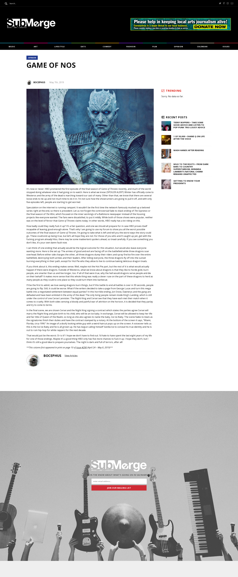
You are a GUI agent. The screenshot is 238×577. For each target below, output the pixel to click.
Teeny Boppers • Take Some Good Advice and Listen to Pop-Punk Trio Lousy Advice (189, 125)
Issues (226, 46)
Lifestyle (59, 46)
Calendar (202, 46)
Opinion (178, 46)
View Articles (71, 355)
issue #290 (81, 347)
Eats (83, 46)
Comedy (107, 46)
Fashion (130, 46)
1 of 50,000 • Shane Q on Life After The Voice (189, 137)
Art (36, 46)
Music (12, 46)
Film (154, 46)
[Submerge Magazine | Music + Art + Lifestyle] (31, 27)
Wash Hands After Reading (188, 150)
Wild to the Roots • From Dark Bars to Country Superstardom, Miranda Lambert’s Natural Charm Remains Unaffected (191, 169)
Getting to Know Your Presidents (186, 182)
